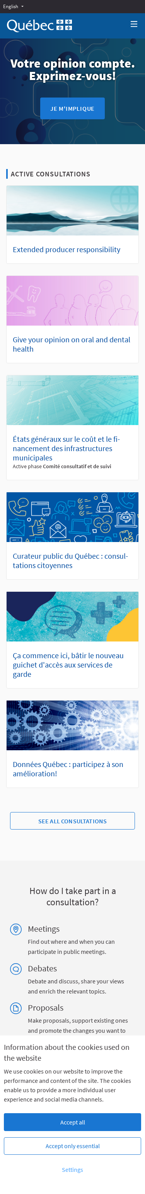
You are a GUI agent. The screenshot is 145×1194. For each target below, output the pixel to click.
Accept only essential (73, 1146)
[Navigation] (134, 24)
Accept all (72, 1122)
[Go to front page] (39, 25)
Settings (72, 1169)
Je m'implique (72, 108)
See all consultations (72, 821)
